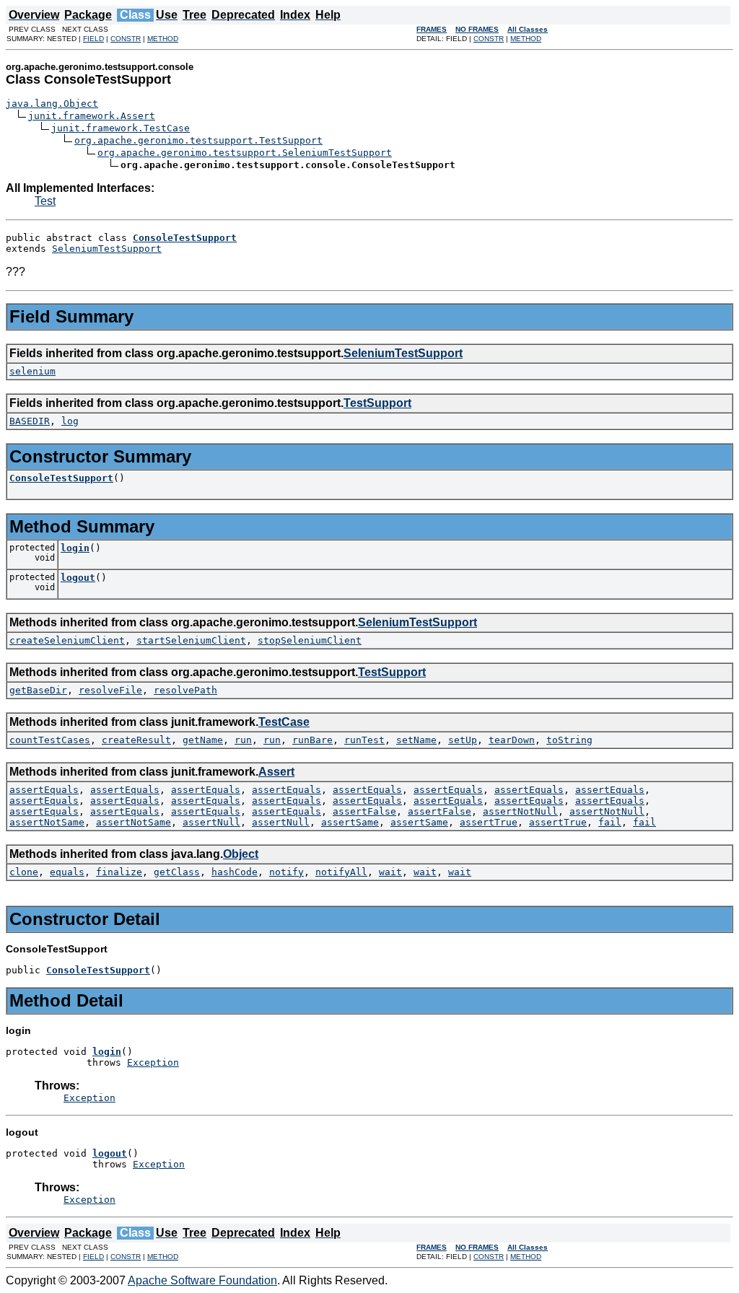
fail (609, 822)
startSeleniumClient (191, 640)
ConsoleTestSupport (61, 478)
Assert (276, 772)
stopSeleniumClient (310, 640)
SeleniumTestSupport (107, 248)
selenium (32, 371)
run (243, 740)
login (75, 548)
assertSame (350, 822)
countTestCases (49, 740)
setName (416, 740)
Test (45, 201)
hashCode (234, 872)
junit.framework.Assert (91, 115)
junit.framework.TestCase (120, 128)
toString (569, 740)
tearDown (512, 740)
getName (203, 740)
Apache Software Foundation (202, 1280)
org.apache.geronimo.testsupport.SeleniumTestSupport (244, 152)
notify (286, 872)
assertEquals (44, 789)
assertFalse (364, 811)
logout (78, 577)
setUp (462, 740)
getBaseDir (38, 690)
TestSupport (377, 403)
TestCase (284, 722)
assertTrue (488, 822)
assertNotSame (46, 822)
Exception (153, 1062)
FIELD (93, 39)
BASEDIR (29, 421)
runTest (364, 740)
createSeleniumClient (67, 640)
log (70, 421)
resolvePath (185, 690)
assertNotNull (520, 811)
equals (67, 872)
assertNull (211, 822)
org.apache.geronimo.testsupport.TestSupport (198, 140)
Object (240, 854)
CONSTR (125, 39)
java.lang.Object (52, 103)
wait (390, 872)
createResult (136, 740)
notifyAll (341, 872)
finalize (119, 872)
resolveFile (110, 690)
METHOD (162, 39)
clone (23, 872)
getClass (177, 872)
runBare (312, 740)
